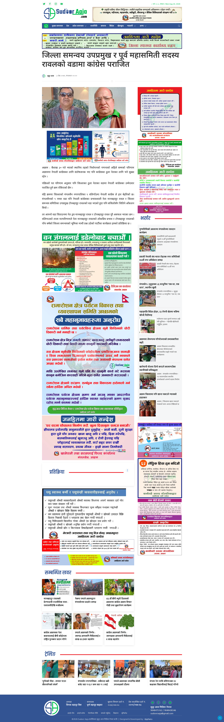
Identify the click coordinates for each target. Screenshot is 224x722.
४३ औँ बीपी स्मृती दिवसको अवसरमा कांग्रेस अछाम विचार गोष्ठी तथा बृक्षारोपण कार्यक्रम (119, 602)
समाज (103, 26)
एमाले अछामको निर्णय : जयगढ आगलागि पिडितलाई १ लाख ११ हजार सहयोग (87, 636)
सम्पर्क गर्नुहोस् (105, 713)
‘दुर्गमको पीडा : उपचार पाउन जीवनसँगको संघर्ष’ (54, 683)
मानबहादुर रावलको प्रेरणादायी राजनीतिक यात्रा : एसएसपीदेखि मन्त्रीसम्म (56, 602)
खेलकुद (120, 26)
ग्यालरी (130, 26)
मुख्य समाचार (57, 26)
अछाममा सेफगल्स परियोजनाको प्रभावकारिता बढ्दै (159, 341)
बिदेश (111, 26)
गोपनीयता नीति (93, 713)
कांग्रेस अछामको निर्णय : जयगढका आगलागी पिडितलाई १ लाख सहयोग (119, 636)
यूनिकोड (124, 713)
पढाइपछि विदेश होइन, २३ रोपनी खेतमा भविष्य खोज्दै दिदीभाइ (159, 313)
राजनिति (93, 26)
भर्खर (145, 218)
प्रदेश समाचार (78, 26)
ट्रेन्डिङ (50, 654)
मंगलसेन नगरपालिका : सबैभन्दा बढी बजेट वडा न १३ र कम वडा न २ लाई (93, 683)
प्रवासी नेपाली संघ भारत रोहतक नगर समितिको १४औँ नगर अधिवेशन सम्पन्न (159, 258)
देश (67, 26)
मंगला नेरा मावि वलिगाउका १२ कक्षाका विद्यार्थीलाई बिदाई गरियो (164, 683)
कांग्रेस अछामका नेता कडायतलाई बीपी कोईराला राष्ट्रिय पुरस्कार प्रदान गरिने (55, 636)
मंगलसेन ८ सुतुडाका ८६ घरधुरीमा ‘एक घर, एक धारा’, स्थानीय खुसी (159, 286)
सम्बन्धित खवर (58, 573)
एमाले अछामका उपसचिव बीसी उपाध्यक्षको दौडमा (127, 683)
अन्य (142, 26)
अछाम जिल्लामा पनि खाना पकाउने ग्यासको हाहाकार (158, 396)
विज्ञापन (115, 713)
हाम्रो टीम (71, 713)
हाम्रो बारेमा (81, 713)
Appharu (148, 719)
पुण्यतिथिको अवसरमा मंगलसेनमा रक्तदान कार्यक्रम (157, 231)
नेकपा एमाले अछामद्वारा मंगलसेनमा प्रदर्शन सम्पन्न (85, 600)
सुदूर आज (50, 76)
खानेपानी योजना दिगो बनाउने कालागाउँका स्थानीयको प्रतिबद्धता (157, 368)
